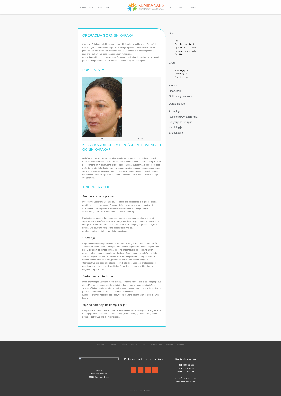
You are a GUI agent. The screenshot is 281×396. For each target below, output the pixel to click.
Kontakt (193, 7)
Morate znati (103, 7)
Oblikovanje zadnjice (181, 96)
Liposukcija (175, 90)
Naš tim (123, 344)
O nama (82, 7)
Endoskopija (176, 132)
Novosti (182, 7)
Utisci (172, 7)
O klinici (112, 344)
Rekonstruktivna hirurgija (183, 116)
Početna (100, 344)
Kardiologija (175, 127)
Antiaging (174, 111)
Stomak (173, 85)
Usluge (92, 7)
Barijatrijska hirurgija (180, 122)
